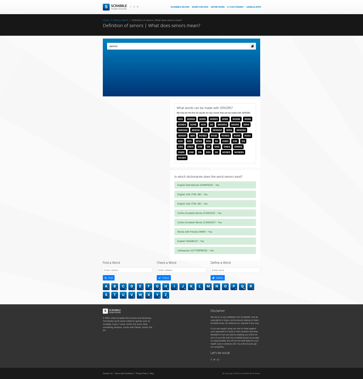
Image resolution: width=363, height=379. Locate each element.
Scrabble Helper (180, 7)
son (203, 124)
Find (110, 277)
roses (203, 135)
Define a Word (120, 20)
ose (235, 141)
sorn (202, 119)
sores (214, 119)
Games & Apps (253, 7)
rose (214, 135)
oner (181, 152)
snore (235, 124)
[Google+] (218, 359)
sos (180, 119)
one (191, 152)
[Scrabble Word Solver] (115, 6)
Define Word (218, 7)
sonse (236, 119)
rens (199, 141)
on (200, 152)
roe (180, 141)
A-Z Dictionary (235, 7)
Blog (152, 373)
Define (219, 277)
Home (106, 20)
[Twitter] (214, 359)
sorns (191, 119)
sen (192, 135)
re (216, 141)
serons (182, 130)
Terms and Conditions (124, 373)
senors (241, 130)
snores (222, 124)
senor (182, 135)
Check (165, 277)
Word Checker (200, 7)
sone (193, 124)
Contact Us (107, 373)
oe (216, 152)
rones (225, 135)
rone (237, 135)
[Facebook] (211, 359)
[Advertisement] (181, 71)
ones (227, 146)
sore (225, 119)
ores (190, 146)
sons (247, 119)
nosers (239, 152)
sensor (217, 130)
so (211, 124)
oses (225, 141)
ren (208, 141)
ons (216, 146)
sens (229, 130)
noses (226, 152)
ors (180, 146)
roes (247, 135)
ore (200, 146)
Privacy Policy (142, 373)
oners (238, 146)
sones (182, 124)
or (208, 146)
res (189, 141)
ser (206, 130)
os (243, 141)
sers (246, 124)
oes (208, 152)
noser (182, 157)
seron (196, 130)
